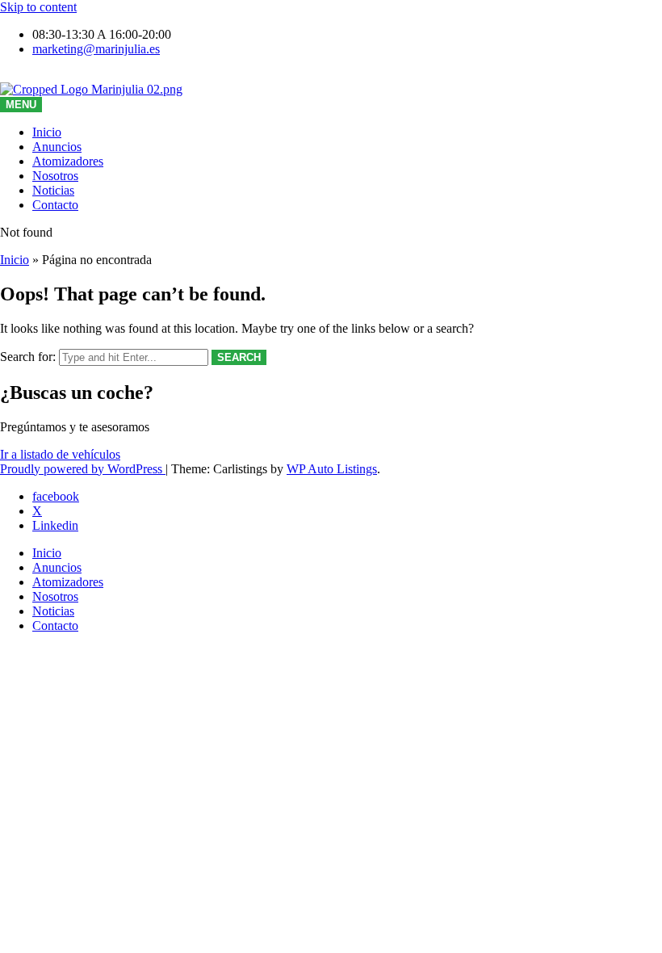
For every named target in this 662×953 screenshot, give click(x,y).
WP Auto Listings (332, 469)
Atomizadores (67, 161)
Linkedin (55, 525)
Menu (21, 105)
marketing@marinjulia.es (96, 49)
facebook (55, 496)
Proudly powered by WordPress (83, 469)
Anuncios (57, 146)
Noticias (53, 190)
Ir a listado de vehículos (60, 454)
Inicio (46, 132)
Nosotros (55, 176)
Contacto (55, 205)
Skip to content (38, 7)
